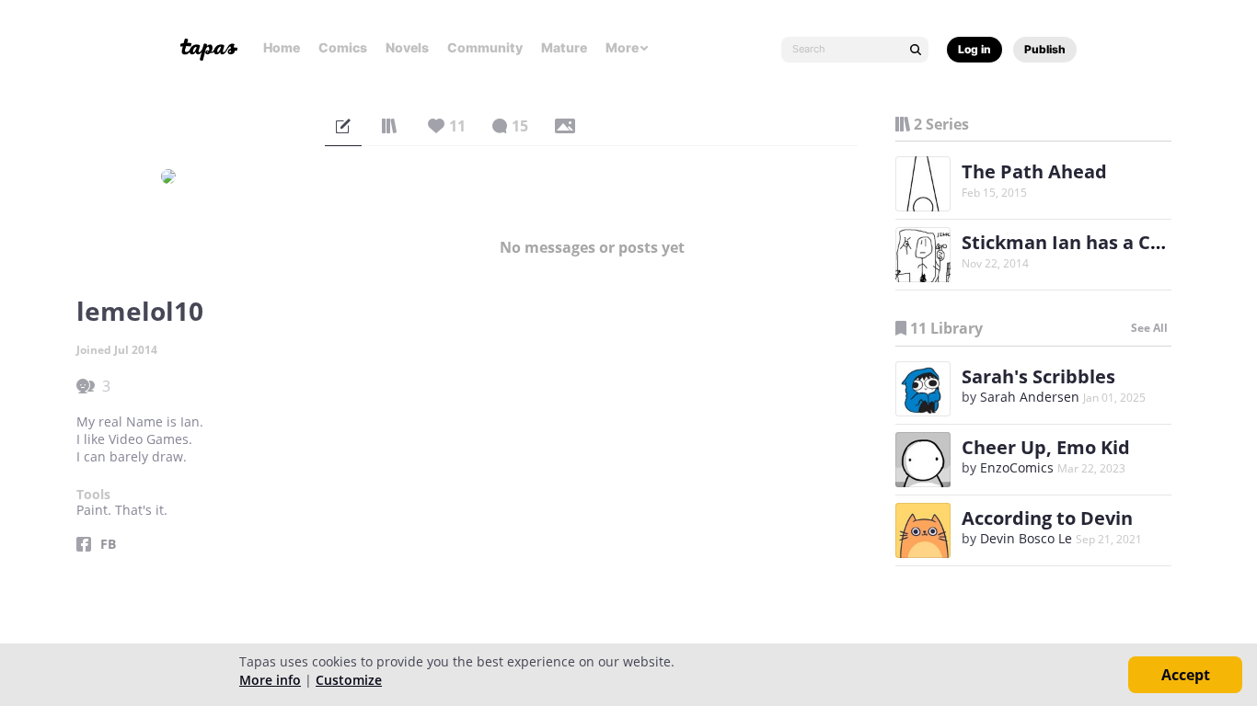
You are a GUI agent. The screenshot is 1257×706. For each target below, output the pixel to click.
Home (281, 47)
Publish (1045, 49)
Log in (974, 49)
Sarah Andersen (1029, 396)
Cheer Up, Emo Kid (1046, 447)
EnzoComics (1017, 467)
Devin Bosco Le (1026, 538)
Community (485, 47)
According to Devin (1047, 518)
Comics (342, 47)
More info (270, 680)
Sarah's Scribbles (1038, 376)
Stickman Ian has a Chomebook (1105, 242)
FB (108, 544)
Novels (407, 47)
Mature (564, 47)
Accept (1185, 675)
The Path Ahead (1034, 171)
